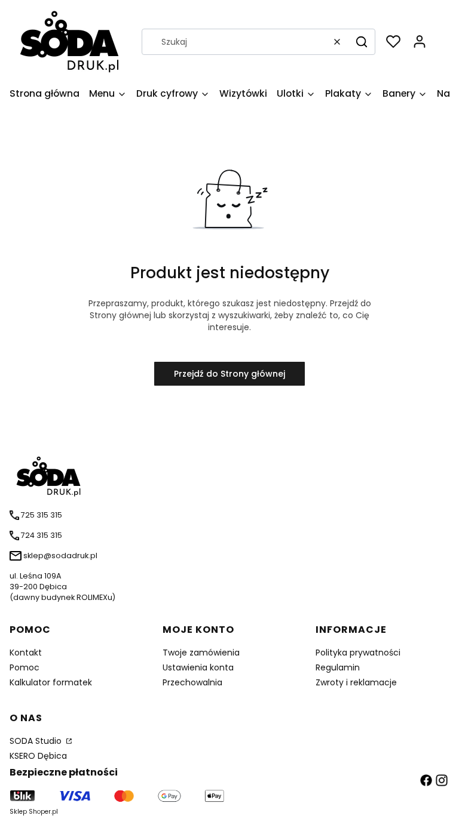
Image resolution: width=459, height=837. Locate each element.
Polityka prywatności (358, 652)
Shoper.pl (43, 811)
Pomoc (24, 667)
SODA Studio (37, 741)
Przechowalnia (192, 682)
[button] (361, 42)
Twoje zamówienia (201, 652)
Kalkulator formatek (51, 682)
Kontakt (26, 652)
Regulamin (338, 667)
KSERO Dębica (38, 756)
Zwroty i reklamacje (356, 682)
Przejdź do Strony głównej (229, 374)
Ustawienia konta (198, 667)
